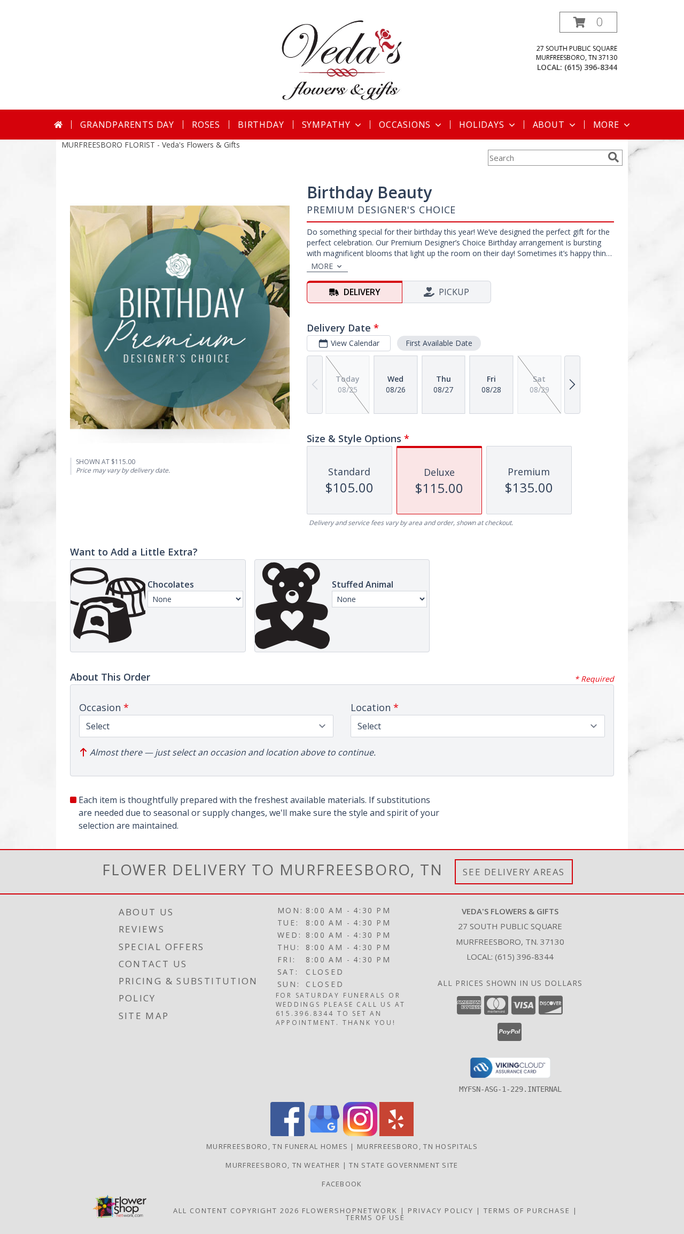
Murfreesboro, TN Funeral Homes (277, 1146)
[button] (588, 22)
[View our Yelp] (396, 1133)
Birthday (261, 124)
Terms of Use (375, 1217)
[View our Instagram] (360, 1133)
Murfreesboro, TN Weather (283, 1165)
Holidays (481, 124)
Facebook (342, 1184)
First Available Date (439, 343)
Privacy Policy (440, 1210)
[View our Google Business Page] (324, 1133)
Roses (206, 124)
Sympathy (326, 124)
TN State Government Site (403, 1165)
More (606, 124)
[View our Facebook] (287, 1133)
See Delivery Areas (514, 872)
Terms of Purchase (527, 1210)
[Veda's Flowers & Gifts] (341, 61)
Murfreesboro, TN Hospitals (417, 1146)
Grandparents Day (127, 124)
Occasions (405, 124)
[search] (613, 157)
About (549, 124)
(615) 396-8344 (590, 67)
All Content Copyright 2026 (236, 1210)
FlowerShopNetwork (350, 1210)
